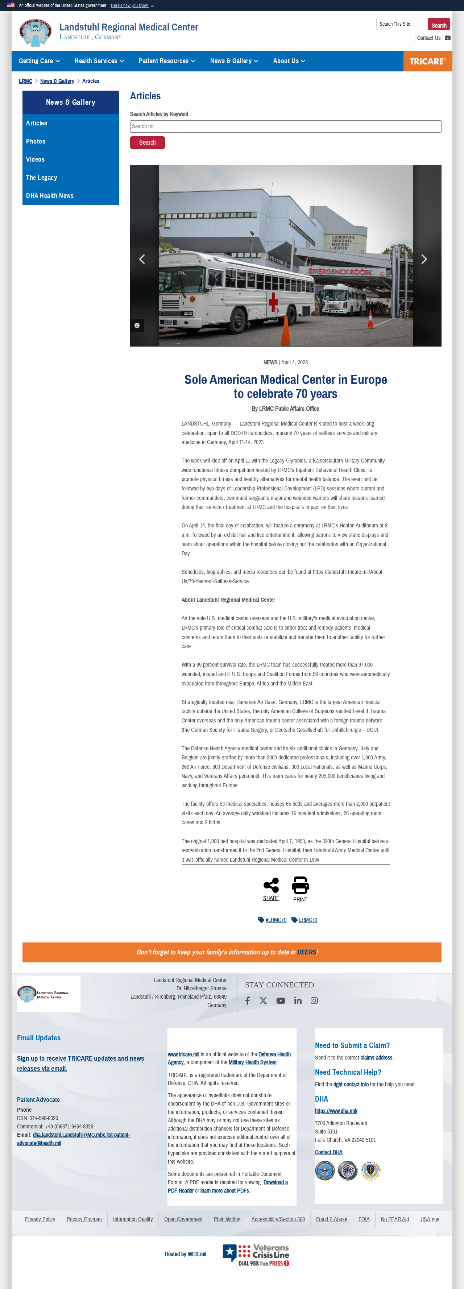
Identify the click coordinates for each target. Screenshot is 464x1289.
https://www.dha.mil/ (336, 1111)
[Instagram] (314, 1002)
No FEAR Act (395, 1219)
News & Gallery (231, 61)
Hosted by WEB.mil (185, 1254)
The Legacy (41, 178)
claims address (377, 1057)
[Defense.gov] (325, 1169)
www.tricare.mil (183, 1054)
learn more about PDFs (224, 1190)
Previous (143, 259)
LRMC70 (308, 920)
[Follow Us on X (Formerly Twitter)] (263, 1002)
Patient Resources (164, 61)
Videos (35, 159)
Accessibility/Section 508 (278, 1219)
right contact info (351, 1084)
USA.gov (429, 1219)
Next (423, 259)
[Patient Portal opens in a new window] (448, 38)
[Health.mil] (348, 1169)
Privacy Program (84, 1219)
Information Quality (133, 1219)
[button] (133, 5)
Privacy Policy (40, 1219)
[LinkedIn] (298, 1002)
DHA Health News (50, 196)
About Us (286, 61)
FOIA (364, 1219)
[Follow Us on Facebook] (247, 1002)
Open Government (183, 1219)
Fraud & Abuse (331, 1219)
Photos (35, 141)
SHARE (271, 898)
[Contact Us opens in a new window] (429, 38)
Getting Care (36, 61)
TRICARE (427, 61)
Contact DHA (329, 1152)
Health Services (96, 61)
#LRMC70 (276, 920)
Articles (36, 123)
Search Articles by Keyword (159, 114)
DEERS (306, 952)
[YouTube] (280, 1002)
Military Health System (253, 1062)
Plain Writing (227, 1219)
